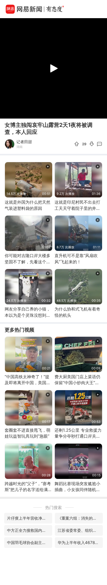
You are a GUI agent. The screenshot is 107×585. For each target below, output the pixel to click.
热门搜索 (53, 507)
